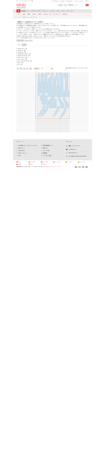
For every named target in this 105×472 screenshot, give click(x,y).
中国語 (19, 164)
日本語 (44, 164)
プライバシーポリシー (56, 166)
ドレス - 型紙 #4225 (23, 17)
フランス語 (57, 162)
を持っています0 (28, 1)
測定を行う (45, 148)
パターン (19, 14)
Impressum (47, 166)
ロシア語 (32, 162)
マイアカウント (55, 1)
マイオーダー (62, 1)
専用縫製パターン (25, 11)
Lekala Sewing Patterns (24, 6)
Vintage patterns (36, 11)
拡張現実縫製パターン (47, 145)
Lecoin (63, 11)
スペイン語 (82, 162)
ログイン (87, 1)
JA (60, 5)
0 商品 (71, 5)
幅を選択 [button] (36, 68)
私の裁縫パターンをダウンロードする (27, 145)
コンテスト (52, 11)
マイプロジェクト (69, 1)
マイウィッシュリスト (79, 1)
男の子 (39, 14)
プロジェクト (45, 11)
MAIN (19, 44)
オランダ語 (45, 162)
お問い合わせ (21, 150)
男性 (29, 14)
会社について (21, 148)
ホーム (16, 17)
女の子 (34, 14)
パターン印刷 (45, 150)
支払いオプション (22, 153)
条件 (19, 155)
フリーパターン (56, 14)
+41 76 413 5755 (75, 145)
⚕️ (50, 14)
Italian (31, 164)
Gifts (67, 11)
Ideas (58, 11)
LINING (24, 44)
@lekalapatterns (73, 152)
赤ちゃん (46, 14)
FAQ (72, 11)
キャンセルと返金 (46, 155)
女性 (24, 14)
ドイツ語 (69, 162)
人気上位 (65, 14)
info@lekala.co (72, 149)
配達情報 (44, 153)
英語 (19, 162)
